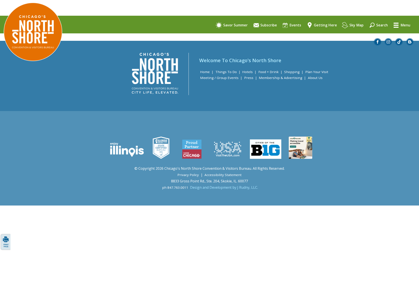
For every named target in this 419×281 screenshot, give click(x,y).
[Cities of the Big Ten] (265, 157)
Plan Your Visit (316, 72)
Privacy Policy (188, 175)
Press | (250, 77)
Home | (206, 72)
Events (294, 25)
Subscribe (268, 25)
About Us (315, 77)
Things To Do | (227, 72)
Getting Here (325, 25)
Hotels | (249, 72)
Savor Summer (235, 25)
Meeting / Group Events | (221, 77)
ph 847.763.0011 (175, 187)
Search (381, 25)
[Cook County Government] (161, 157)
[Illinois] (126, 157)
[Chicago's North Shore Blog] (410, 44)
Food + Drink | (270, 72)
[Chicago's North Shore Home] (31, 73)
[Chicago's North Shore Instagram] (388, 44)
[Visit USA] (228, 157)
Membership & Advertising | (282, 77)
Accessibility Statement (223, 175)
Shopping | (293, 72)
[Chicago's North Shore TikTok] (399, 44)
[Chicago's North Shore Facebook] (378, 44)
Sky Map (356, 25)
